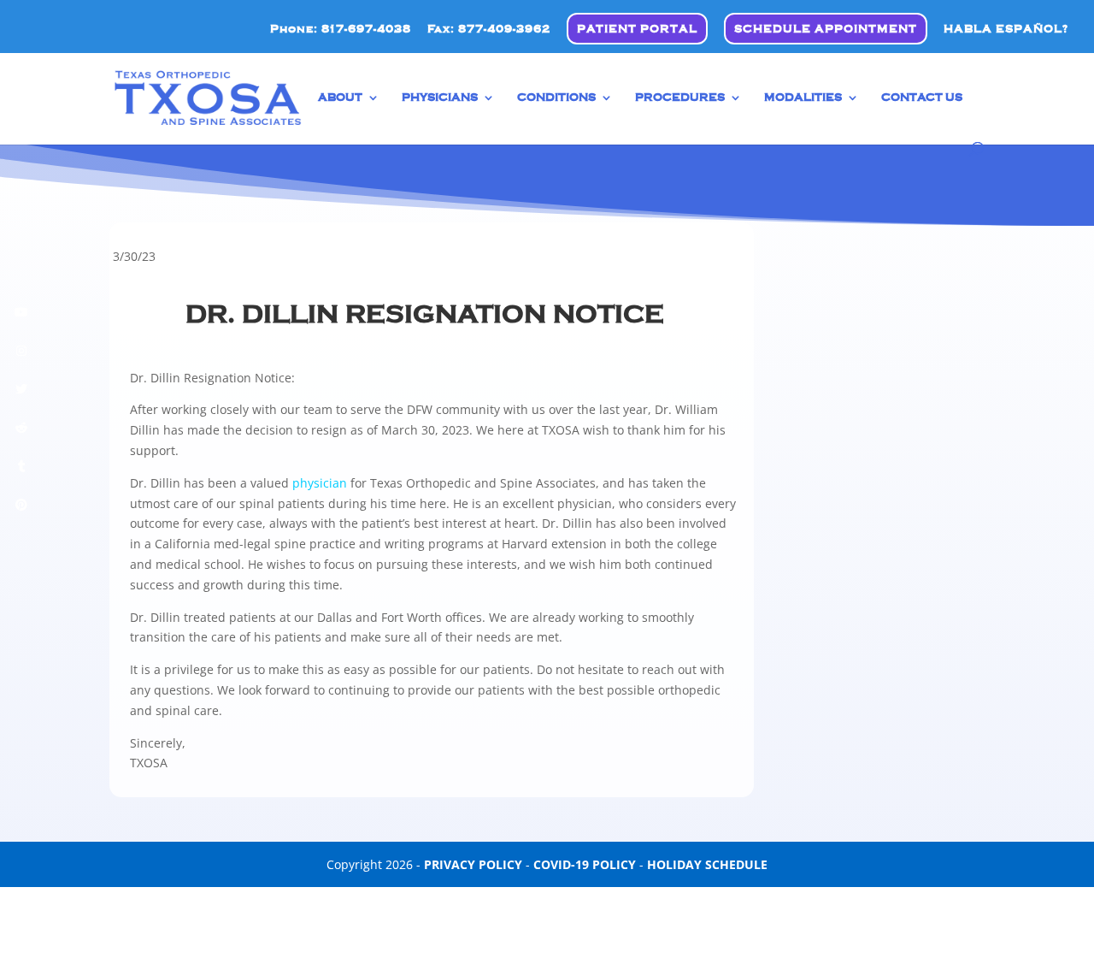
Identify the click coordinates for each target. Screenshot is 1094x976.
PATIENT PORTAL (637, 29)
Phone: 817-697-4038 (340, 29)
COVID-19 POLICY (584, 864)
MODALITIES (803, 98)
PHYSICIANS (440, 98)
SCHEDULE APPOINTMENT (825, 29)
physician (319, 483)
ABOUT (340, 98)
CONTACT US (921, 98)
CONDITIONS (556, 98)
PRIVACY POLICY (473, 864)
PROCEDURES (680, 98)
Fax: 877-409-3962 (488, 29)
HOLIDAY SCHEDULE (707, 864)
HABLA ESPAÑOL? (1006, 28)
